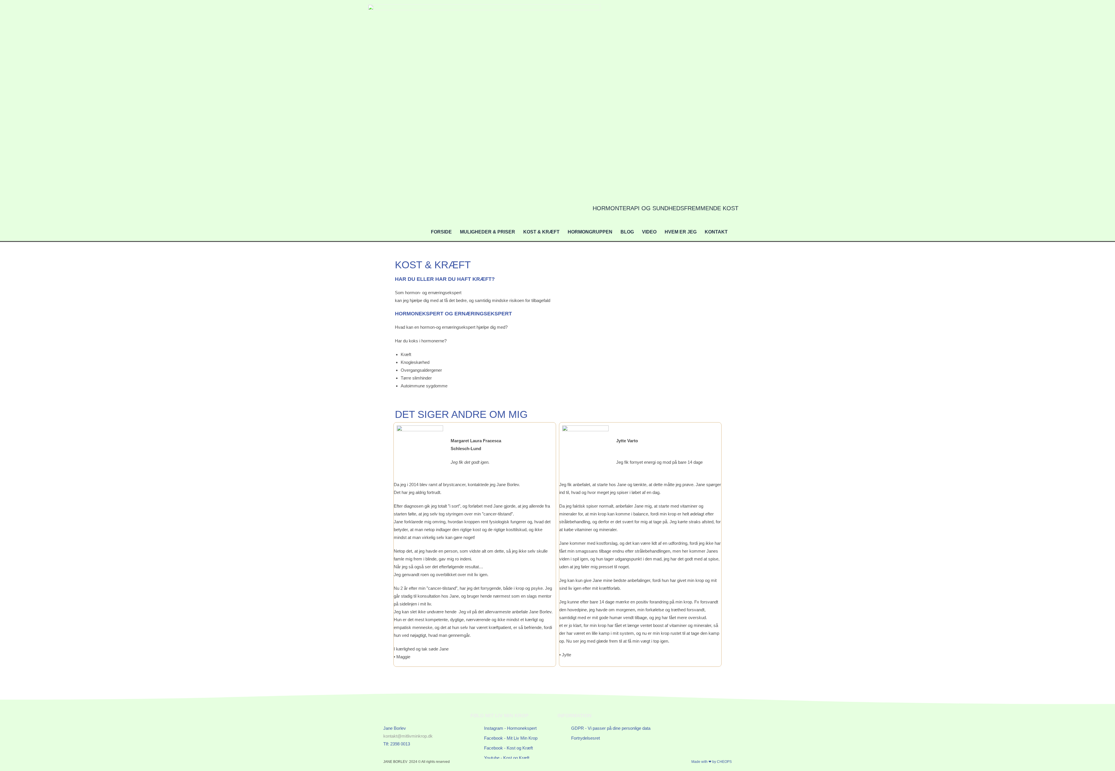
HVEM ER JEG (681, 231)
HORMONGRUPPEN (590, 231)
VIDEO (649, 231)
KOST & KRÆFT (541, 231)
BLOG (627, 231)
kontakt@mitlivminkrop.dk (408, 736)
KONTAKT (716, 231)
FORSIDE (441, 231)
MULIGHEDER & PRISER (487, 231)
